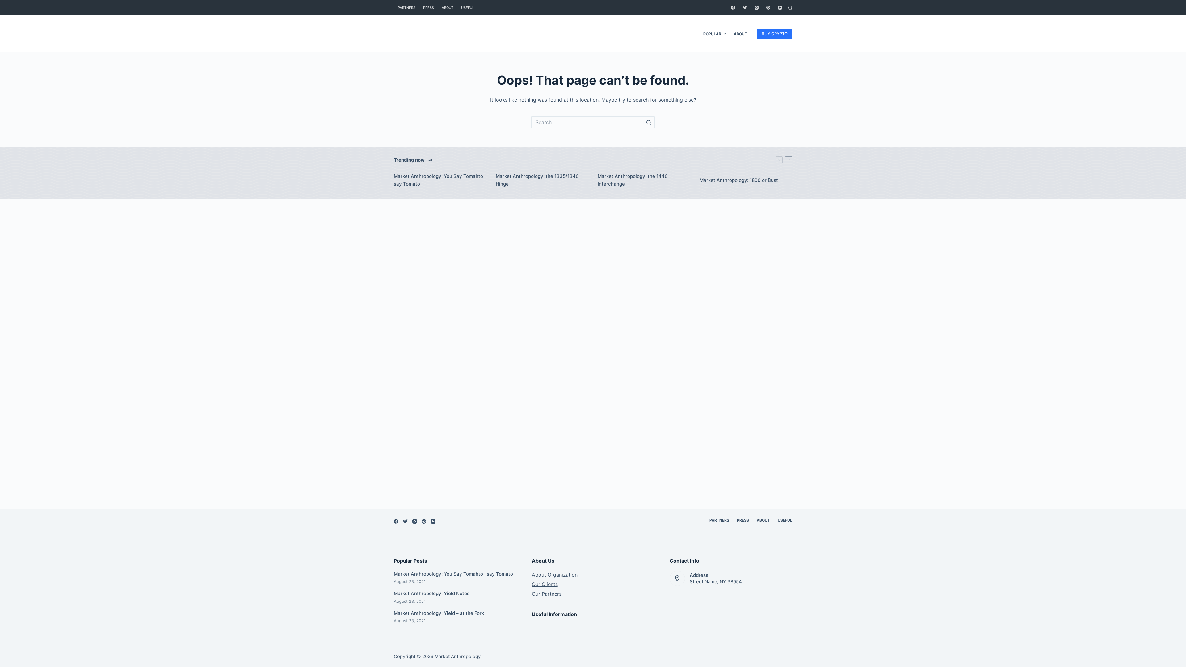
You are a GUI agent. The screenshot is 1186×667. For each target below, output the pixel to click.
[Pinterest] (768, 8)
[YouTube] (780, 8)
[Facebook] (733, 8)
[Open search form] (790, 8)
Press (428, 8)
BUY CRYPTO (775, 33)
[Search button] (648, 122)
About (447, 8)
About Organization (555, 575)
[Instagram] (757, 8)
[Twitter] (745, 8)
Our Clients (545, 584)
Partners (406, 8)
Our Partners (546, 594)
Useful (467, 8)
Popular (712, 33)
